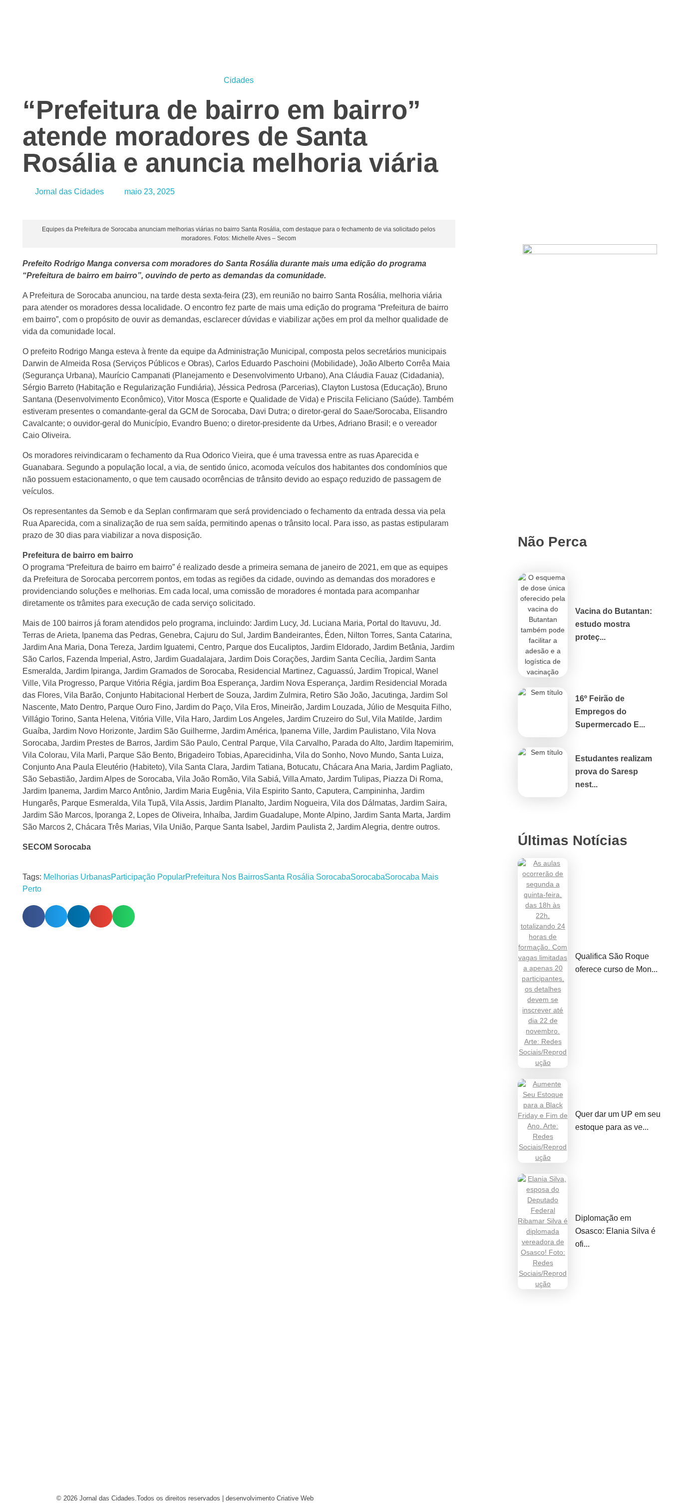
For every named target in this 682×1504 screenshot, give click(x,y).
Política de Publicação (398, 1486)
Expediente (227, 1467)
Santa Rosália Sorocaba (307, 877)
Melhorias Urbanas (77, 877)
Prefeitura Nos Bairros (224, 877)
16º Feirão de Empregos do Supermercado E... (610, 711)
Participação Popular (148, 877)
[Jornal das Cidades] (68, 6)
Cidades (239, 80)
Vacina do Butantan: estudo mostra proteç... (613, 624)
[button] (33, 916)
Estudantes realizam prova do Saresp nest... (613, 771)
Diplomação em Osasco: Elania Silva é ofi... (615, 1231)
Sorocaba (367, 877)
